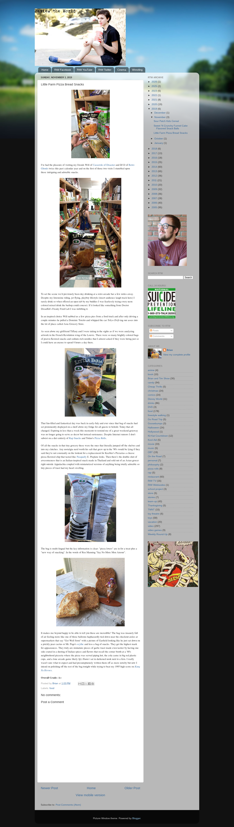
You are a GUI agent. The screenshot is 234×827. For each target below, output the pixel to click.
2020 (155, 104)
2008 (155, 194)
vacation (152, 522)
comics (151, 395)
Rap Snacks (75, 438)
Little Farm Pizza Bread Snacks (171, 133)
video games (155, 530)
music (151, 448)
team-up (152, 501)
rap (149, 472)
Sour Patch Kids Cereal (166, 121)
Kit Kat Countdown (158, 436)
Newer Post (49, 788)
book (150, 374)
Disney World (155, 399)
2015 (155, 162)
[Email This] (79, 683)
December (160, 112)
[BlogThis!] (83, 683)
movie (151, 444)
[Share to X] (86, 683)
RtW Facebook (62, 69)
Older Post (132, 788)
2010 (155, 185)
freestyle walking (157, 415)
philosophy (153, 464)
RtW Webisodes (156, 485)
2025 (155, 86)
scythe (80, 644)
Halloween (153, 427)
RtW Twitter (104, 69)
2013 (155, 171)
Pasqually (82, 456)
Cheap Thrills (155, 386)
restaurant (153, 476)
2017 (155, 153)
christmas (153, 391)
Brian (170, 350)
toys (150, 518)
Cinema (121, 69)
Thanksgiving (155, 505)
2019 (155, 109)
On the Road (155, 456)
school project (155, 489)
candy (151, 382)
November (160, 117)
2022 (155, 95)
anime (151, 370)
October (159, 138)
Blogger (136, 818)
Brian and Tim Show (159, 378)
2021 (155, 99)
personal (152, 460)
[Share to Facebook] (89, 683)
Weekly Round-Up (158, 534)
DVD (150, 407)
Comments (158, 336)
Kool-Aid (152, 440)
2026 (155, 81)
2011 (154, 180)
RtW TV (152, 481)
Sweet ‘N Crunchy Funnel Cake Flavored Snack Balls (171, 127)
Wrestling (137, 69)
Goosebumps (155, 423)
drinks (151, 403)
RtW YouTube (84, 69)
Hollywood (153, 431)
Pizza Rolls (100, 438)
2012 (155, 175)
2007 (155, 198)
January (159, 143)
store (150, 493)
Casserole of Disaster (104, 164)
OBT (150, 452)
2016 (155, 157)
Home (44, 69)
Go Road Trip (155, 419)
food (52, 688)
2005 (155, 207)
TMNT (151, 509)
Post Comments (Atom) (68, 805)
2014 (155, 167)
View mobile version (90, 795)
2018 (155, 148)
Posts (155, 330)
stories (151, 497)
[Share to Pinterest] (92, 683)
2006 (155, 203)
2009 (155, 189)
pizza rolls (153, 468)
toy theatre (153, 513)
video (151, 526)
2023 (155, 91)
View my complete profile (176, 354)
